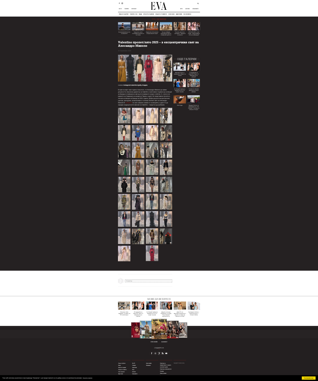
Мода (119, 365)
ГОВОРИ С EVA (133, 14)
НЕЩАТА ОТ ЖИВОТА (161, 14)
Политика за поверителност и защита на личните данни (165, 365)
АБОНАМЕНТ (164, 342)
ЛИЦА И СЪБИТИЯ (123, 14)
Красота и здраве (122, 367)
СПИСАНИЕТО (195, 8)
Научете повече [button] (87, 378)
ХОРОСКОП (133, 8)
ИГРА (181, 8)
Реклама (162, 371)
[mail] (166, 353)
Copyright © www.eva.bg (179, 363)
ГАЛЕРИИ (126, 8)
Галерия (134, 365)
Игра (133, 369)
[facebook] (151, 353)
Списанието (134, 373)
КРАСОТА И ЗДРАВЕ (148, 14)
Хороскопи (134, 367)
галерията (128, 103)
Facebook (119, 3)
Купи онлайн (149, 363)
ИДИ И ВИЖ (179, 14)
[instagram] (155, 353)
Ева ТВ (133, 363)
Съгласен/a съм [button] (308, 378)
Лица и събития (121, 363)
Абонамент (148, 365)
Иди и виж (120, 373)
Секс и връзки (121, 371)
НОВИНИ (161, 19)
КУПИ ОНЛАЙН (154, 342)
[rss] (162, 353)
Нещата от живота (122, 369)
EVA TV (120, 8)
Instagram (122, 3)
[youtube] (159, 353)
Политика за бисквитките (166, 369)
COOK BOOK (171, 14)
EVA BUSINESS (187, 14)
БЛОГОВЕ (187, 8)
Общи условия (163, 373)
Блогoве (134, 371)
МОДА (140, 14)
